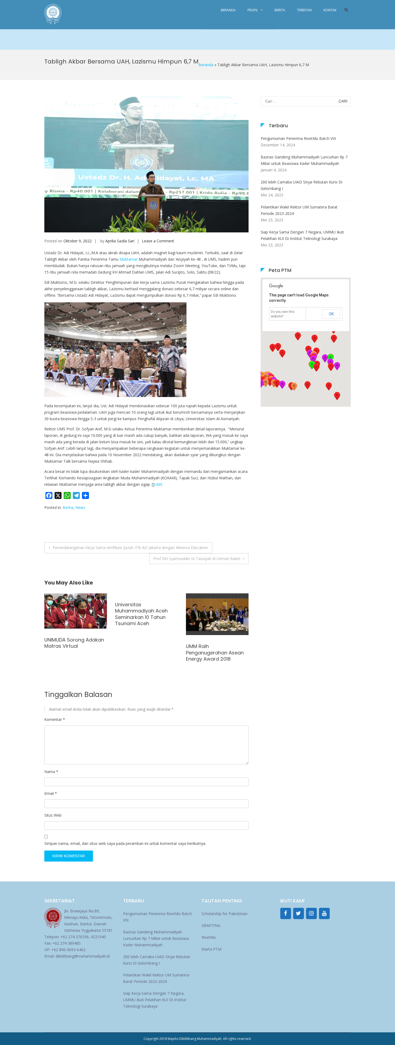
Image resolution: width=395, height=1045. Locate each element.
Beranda (228, 10)
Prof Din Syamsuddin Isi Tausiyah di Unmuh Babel (196, 558)
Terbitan (304, 10)
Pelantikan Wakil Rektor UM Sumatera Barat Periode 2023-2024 (299, 210)
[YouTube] (324, 913)
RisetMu (209, 937)
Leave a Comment (158, 240)
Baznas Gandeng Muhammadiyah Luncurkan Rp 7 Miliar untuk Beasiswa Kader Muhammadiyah (304, 160)
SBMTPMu (211, 925)
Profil (252, 10)
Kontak (330, 10)
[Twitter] (298, 913)
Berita (280, 10)
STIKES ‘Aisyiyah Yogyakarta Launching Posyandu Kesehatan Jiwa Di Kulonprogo (212, 614)
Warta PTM (211, 949)
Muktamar (129, 259)
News (80, 507)
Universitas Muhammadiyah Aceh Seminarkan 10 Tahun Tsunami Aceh (70, 614)
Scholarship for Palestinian (224, 913)
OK (331, 314)
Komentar (54, 719)
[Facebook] (285, 913)
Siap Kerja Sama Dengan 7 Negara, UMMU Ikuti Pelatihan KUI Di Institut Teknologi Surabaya (302, 235)
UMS (158, 484)
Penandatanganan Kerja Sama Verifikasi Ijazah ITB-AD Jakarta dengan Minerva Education (130, 547)
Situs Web (53, 815)
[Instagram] (311, 913)
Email (50, 793)
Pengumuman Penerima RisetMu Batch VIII (298, 138)
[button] (330, 367)
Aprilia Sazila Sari (119, 240)
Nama (51, 771)
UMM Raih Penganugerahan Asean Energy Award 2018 (144, 652)
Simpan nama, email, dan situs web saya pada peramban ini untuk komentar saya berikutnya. (125, 843)
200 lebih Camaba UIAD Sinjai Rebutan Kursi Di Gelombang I (301, 185)
